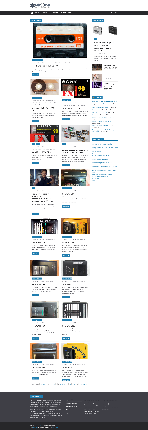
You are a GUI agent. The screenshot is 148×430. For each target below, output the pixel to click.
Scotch (74, 63)
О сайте (68, 409)
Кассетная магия (108, 76)
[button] (39, 13)
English (68, 413)
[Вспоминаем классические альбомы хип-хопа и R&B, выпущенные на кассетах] (97, 88)
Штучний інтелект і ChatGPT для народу (103, 117)
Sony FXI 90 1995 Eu (71, 108)
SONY (64, 100)
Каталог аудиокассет (71, 403)
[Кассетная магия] (97, 77)
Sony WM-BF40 (38, 284)
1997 (37, 149)
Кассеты (40, 60)
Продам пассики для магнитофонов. (101, 121)
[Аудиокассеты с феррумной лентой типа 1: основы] (75, 133)
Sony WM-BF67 (68, 194)
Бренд (37, 12)
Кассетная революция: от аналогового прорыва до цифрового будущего (110, 67)
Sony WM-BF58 (68, 242)
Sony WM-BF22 (68, 326)
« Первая (42, 384)
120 (57, 63)
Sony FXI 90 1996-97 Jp (41, 152)
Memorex (47, 102)
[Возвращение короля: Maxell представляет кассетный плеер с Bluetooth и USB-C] (105, 30)
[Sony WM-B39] (75, 268)
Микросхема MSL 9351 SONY (99, 112)
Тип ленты (46, 12)
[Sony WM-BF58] (75, 226)
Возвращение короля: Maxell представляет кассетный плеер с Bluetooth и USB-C (104, 46)
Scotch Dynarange (80, 63)
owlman (34, 63)
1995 (65, 105)
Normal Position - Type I (67, 63)
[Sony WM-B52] (75, 351)
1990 (37, 102)
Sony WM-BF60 (38, 242)
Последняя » (84, 384)
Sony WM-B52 (68, 367)
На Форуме (98, 97)
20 (74, 384)
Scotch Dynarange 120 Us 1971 (45, 66)
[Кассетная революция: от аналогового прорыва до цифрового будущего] (97, 68)
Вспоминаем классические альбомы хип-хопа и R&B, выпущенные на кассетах (110, 86)
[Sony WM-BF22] (75, 309)
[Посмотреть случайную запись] (116, 13)
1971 (60, 63)
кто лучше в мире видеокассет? (100, 107)
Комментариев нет (50, 63)
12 (70, 384)
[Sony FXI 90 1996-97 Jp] (44, 133)
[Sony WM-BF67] (75, 177)
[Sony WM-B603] (44, 351)
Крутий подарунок (97, 109)
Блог (64, 144)
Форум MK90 (69, 400)
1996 (34, 149)
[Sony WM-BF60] (44, 226)
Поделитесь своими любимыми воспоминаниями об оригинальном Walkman (43, 197)
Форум (70, 12)
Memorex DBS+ (53, 102)
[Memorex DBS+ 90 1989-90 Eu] (44, 87)
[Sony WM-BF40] (44, 268)
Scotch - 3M (34, 60)
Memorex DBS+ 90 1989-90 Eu (44, 109)
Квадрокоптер (96, 115)
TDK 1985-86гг (96, 134)
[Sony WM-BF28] (44, 309)
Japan (40, 149)
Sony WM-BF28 (38, 326)
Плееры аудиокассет (59, 12)
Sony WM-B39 (68, 284)
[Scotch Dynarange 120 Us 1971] (60, 40)
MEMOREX (34, 97)
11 (67, 384)
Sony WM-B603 (38, 367)
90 (39, 102)
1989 (34, 102)
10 (64, 384)
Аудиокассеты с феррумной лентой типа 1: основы (75, 151)
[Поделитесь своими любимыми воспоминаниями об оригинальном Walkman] (44, 177)
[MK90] (32, 13)
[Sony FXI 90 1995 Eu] (75, 88)
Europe (42, 102)
